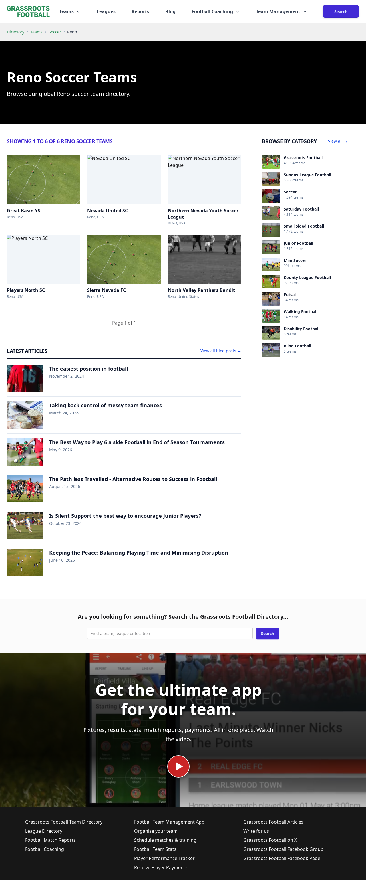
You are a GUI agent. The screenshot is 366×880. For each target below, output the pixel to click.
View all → (338, 141)
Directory (15, 32)
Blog (170, 11)
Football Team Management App (169, 822)
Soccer (55, 32)
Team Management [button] (278, 11)
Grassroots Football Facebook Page (281, 858)
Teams (36, 32)
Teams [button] (66, 11)
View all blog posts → (220, 350)
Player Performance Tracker (164, 858)
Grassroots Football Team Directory (63, 822)
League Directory (43, 831)
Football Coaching (44, 849)
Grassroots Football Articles (273, 822)
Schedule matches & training (165, 840)
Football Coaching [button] (212, 11)
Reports (140, 11)
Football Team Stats (155, 849)
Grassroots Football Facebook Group (283, 849)
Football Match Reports (50, 840)
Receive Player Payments (161, 867)
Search (340, 11)
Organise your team (156, 831)
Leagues (106, 11)
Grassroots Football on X (270, 840)
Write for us (256, 831)
